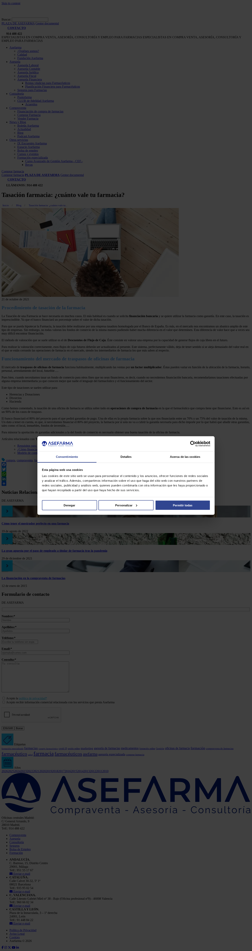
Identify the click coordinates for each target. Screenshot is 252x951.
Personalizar (123, 505)
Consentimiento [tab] (67, 456)
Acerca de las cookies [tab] (185, 456)
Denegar (69, 505)
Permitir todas (182, 505)
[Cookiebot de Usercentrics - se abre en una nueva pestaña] (193, 444)
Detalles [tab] (126, 456)
